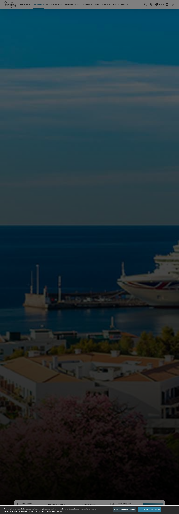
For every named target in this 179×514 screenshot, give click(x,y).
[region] (89, 509)
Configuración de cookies (124, 509)
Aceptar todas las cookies (149, 509)
